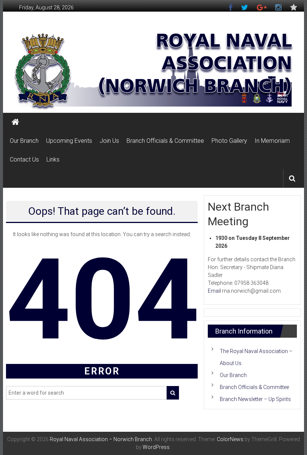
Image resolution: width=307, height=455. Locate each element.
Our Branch (24, 140)
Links (53, 159)
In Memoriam (272, 140)
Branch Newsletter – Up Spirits (255, 399)
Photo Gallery (229, 140)
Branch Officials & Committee (165, 140)
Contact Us (24, 159)
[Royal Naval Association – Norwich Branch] (15, 122)
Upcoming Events (69, 140)
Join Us (109, 140)
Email (214, 291)
